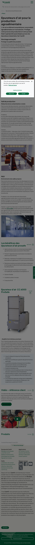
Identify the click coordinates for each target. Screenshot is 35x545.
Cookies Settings (17, 90)
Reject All (11, 93)
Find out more (12, 85)
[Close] (32, 81)
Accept (23, 93)
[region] (17, 88)
